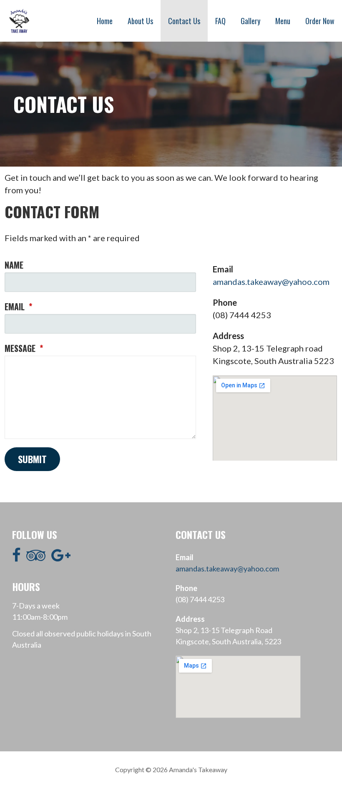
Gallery (250, 20)
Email (18, 306)
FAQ (220, 20)
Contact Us (184, 20)
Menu (282, 20)
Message (24, 348)
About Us (140, 20)
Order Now (319, 20)
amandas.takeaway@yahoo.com (271, 282)
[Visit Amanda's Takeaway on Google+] (60, 557)
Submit (32, 459)
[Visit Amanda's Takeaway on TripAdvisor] (35, 557)
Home (105, 20)
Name (14, 265)
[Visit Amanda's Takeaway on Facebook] (16, 557)
